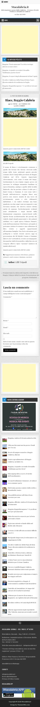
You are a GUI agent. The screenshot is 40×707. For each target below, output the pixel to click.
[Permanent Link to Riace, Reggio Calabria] (20, 112)
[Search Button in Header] (37, 20)
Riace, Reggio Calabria (20, 100)
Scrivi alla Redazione (9, 676)
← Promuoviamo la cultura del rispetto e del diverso (19, 273)
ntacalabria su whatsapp (10, 663)
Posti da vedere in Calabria (20, 96)
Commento (7, 297)
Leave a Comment (20, 106)
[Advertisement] (20, 40)
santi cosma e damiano (17, 257)
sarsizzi (29, 257)
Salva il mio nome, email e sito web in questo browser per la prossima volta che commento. (19, 344)
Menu (6, 2)
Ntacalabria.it (20, 7)
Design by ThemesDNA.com (20, 705)
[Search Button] (20, 623)
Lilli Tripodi (13, 104)
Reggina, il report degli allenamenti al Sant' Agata (19, 76)
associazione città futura (19, 255)
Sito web (6, 333)
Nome (6, 321)
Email (5, 327)
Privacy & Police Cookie (10, 679)
